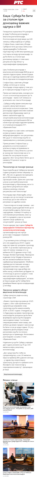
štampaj (34, 10)
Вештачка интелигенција (13, 374)
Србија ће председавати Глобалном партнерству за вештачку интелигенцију (18, 227)
